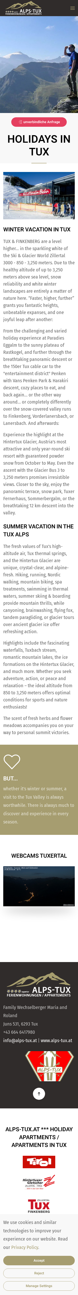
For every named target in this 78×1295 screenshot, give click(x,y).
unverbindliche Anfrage (41, 122)
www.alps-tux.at (56, 1040)
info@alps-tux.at (20, 1040)
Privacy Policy (24, 1247)
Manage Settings (39, 1286)
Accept (39, 1260)
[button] (72, 8)
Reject (39, 1273)
